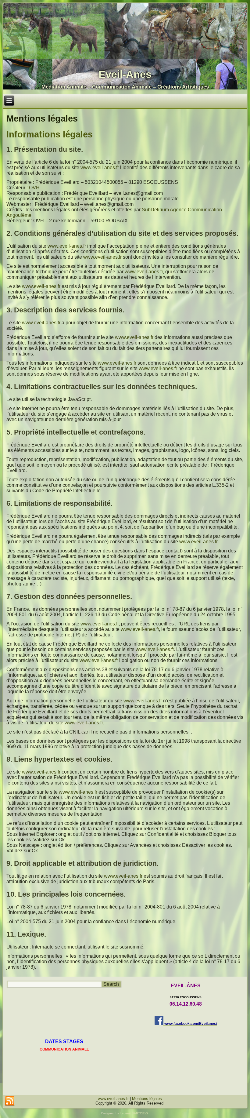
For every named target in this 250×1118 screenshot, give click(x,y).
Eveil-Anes (125, 74)
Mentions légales (147, 1098)
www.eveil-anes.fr (99, 167)
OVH (34, 187)
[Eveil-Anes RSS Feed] (10, 1101)
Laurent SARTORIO (134, 1113)
